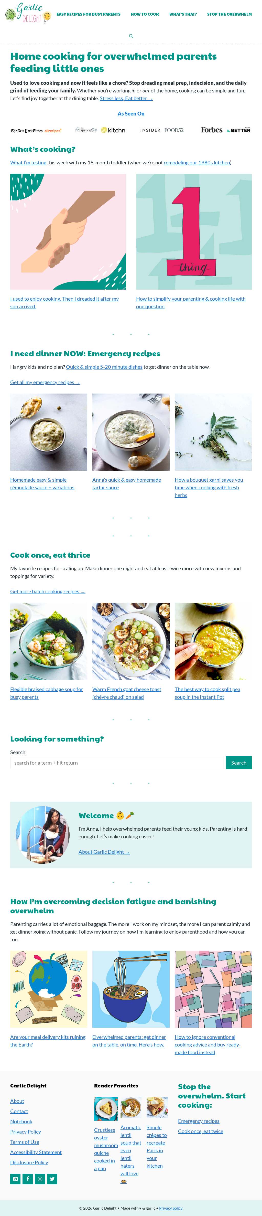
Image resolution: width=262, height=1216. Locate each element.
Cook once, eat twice (200, 1131)
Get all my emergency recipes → (45, 382)
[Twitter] (52, 1179)
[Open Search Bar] (131, 36)
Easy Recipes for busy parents (89, 14)
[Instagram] (40, 1179)
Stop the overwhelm (229, 14)
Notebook (21, 1121)
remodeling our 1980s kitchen (197, 162)
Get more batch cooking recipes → (47, 591)
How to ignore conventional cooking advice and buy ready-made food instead (208, 1044)
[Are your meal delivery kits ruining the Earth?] (48, 1024)
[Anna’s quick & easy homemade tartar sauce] (130, 467)
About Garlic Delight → (104, 852)
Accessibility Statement (36, 1152)
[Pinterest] (15, 1179)
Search (238, 762)
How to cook (145, 14)
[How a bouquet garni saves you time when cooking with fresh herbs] (213, 467)
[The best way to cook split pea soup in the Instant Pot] (213, 676)
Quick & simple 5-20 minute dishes (104, 367)
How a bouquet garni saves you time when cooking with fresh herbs (209, 487)
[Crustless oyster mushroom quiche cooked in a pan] (106, 1117)
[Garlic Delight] (28, 14)
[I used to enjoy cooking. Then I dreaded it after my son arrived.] (68, 286)
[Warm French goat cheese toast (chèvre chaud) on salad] (130, 676)
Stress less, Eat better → (126, 98)
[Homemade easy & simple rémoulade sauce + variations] (48, 467)
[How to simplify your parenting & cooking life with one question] (194, 286)
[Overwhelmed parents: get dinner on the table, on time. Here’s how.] (130, 1024)
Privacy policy (171, 1208)
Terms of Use (24, 1142)
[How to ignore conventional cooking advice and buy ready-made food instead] (213, 1024)
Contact (19, 1111)
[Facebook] (28, 1179)
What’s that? (183, 14)
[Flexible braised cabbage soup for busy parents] (48, 676)
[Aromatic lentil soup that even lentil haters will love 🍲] (131, 1114)
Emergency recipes (199, 1121)
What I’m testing (28, 162)
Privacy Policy (25, 1131)
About (17, 1101)
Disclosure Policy (29, 1162)
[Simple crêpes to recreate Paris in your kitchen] (157, 1114)
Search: (18, 752)
